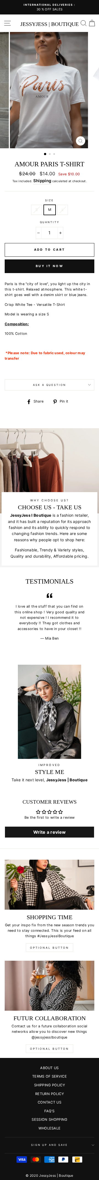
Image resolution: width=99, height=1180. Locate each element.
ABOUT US (49, 1068)
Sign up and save (49, 1144)
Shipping (42, 180)
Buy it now (49, 266)
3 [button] (54, 154)
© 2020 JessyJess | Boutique (49, 1175)
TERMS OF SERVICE (49, 1076)
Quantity (49, 222)
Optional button (49, 947)
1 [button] (45, 154)
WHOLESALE (49, 1128)
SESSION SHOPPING (49, 1119)
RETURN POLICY (49, 1094)
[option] (49, 7)
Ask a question (49, 384)
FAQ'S (49, 1111)
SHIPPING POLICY (49, 1085)
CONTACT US (49, 1102)
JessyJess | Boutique (49, 24)
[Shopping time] (49, 885)
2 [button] (50, 154)
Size (49, 200)
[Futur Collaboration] (49, 986)
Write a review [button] (49, 832)
